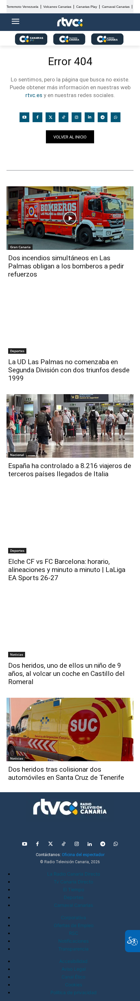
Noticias (19, 154)
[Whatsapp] (115, 117)
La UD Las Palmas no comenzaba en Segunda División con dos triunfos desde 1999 (69, 370)
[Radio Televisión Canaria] (70, 807)
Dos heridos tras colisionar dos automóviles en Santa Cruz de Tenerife (66, 773)
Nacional (17, 454)
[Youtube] (24, 117)
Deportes (17, 351)
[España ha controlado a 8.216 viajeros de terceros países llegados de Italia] (70, 426)
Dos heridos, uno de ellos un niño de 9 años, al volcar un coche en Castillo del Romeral (66, 674)
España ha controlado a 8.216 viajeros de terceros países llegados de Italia (69, 470)
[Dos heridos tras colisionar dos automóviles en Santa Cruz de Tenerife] (70, 729)
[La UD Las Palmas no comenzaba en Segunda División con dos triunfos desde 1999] (70, 322)
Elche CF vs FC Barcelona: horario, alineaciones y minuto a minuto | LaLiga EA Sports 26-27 (66, 570)
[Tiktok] (63, 117)
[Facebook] (37, 117)
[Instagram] (76, 117)
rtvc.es (33, 95)
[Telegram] (102, 117)
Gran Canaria (20, 247)
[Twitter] (50, 117)
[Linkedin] (89, 117)
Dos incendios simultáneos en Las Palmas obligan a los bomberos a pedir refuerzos (66, 266)
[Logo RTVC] (70, 22)
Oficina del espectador (83, 854)
